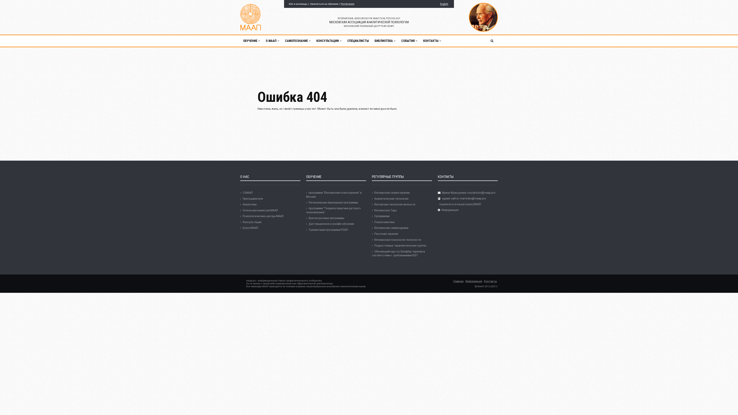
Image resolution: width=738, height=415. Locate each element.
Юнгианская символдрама (391, 227)
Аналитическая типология (391, 198)
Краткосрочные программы (326, 218)
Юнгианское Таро (385, 210)
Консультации (252, 222)
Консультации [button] (328, 41)
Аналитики (250, 204)
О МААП (248, 192)
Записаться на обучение (324, 3)
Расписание (347, 3)
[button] (492, 41)
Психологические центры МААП (263, 216)
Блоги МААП (250, 227)
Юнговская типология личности (394, 204)
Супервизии (382, 216)
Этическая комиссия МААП (260, 210)
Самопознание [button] (297, 41)
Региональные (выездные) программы (333, 202)
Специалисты (358, 41)
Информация (450, 210)
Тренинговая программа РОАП (328, 229)
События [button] (408, 41)
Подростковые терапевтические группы (400, 245)
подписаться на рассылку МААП (460, 204)
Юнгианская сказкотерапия (392, 192)
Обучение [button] (250, 41)
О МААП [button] (271, 41)
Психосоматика (384, 222)
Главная (458, 281)
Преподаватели (253, 198)
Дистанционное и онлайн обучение (331, 223)
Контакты (490, 281)
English (444, 3)
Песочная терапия (386, 233)
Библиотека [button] (384, 41)
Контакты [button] (431, 41)
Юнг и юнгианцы (298, 3)
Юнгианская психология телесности (397, 239)
